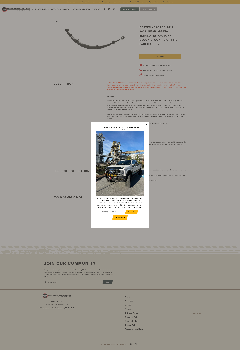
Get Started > (120, 217)
